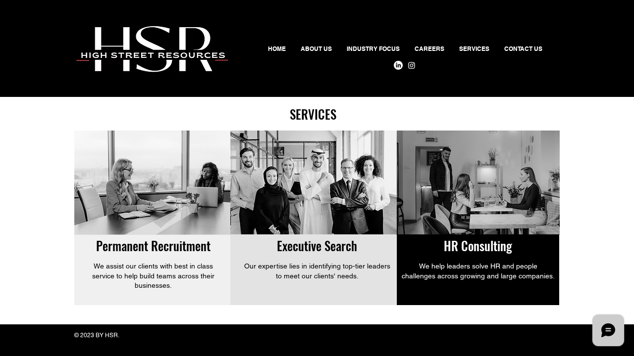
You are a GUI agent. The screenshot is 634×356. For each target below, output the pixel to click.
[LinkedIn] (398, 65)
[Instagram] (411, 65)
